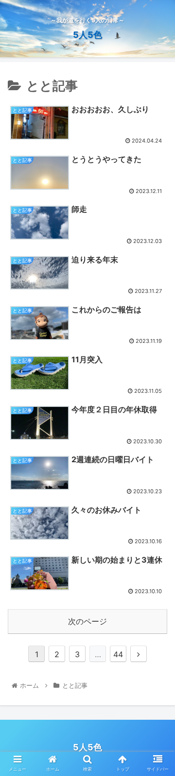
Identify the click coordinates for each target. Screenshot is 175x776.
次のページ (87, 621)
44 (118, 654)
